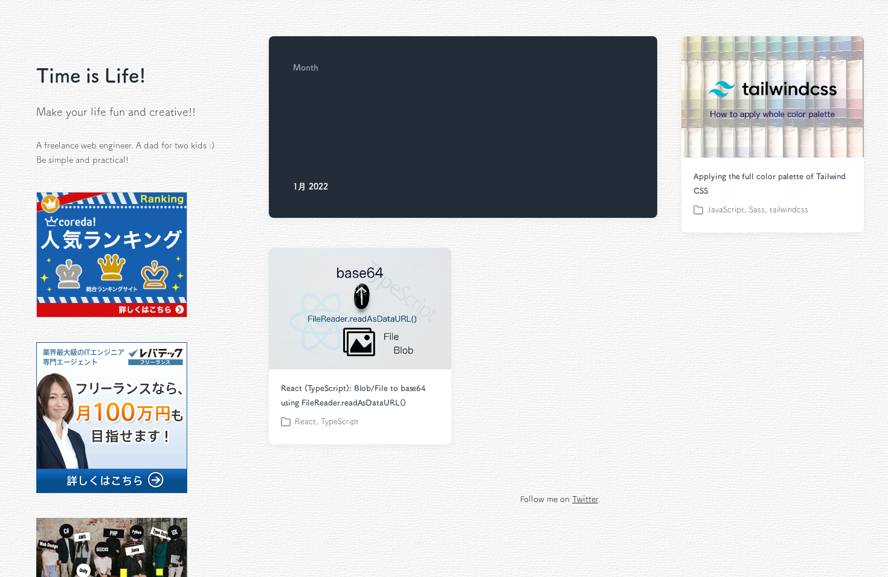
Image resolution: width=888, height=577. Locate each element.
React (305, 422)
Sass (757, 210)
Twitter (585, 499)
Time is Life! (91, 75)
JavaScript (725, 210)
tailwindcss (789, 210)
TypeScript (340, 422)
